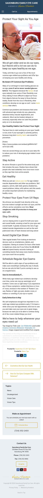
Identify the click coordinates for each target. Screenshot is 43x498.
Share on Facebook (18, 355)
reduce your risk (21, 181)
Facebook (18, 469)
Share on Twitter (21, 355)
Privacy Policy (13, 487)
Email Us (21, 464)
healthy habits (22, 135)
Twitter (21, 469)
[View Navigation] (3, 12)
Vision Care (11, 398)
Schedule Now (23, 425)
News (9, 390)
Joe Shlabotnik (26, 326)
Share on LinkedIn (24, 355)
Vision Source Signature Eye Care (21, 477)
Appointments (32, 12)
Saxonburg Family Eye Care (24, 483)
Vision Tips (25, 351)
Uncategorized (12, 394)
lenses (30, 91)
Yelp (24, 469)
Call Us (14, 12)
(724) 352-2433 (24, 455)
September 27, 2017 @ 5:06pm (25, 349)
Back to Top (21, 492)
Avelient (31, 487)
